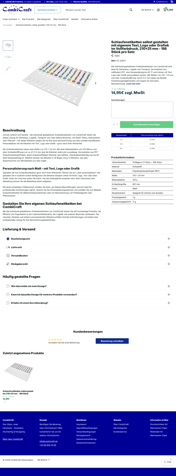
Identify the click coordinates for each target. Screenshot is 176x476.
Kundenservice (120, 431)
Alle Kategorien (44, 19)
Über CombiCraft (61, 19)
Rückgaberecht (83, 435)
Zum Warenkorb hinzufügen (146, 124)
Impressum (81, 424)
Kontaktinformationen (86, 443)
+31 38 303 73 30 (48, 445)
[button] (118, 122)
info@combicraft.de (48, 441)
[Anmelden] (158, 10)
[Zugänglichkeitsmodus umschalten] (171, 2)
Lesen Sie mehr (133, 84)
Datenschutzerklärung (86, 439)
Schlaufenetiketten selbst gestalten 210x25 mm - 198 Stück (18, 392)
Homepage (7, 25)
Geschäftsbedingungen (86, 428)
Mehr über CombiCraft (13, 439)
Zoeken (131, 10)
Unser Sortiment (10, 19)
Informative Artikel (89, 19)
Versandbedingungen (86, 431)
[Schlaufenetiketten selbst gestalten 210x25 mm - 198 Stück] (19, 372)
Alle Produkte (28, 19)
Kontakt (74, 19)
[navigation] (8, 45)
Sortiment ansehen (47, 10)
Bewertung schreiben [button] (112, 341)
